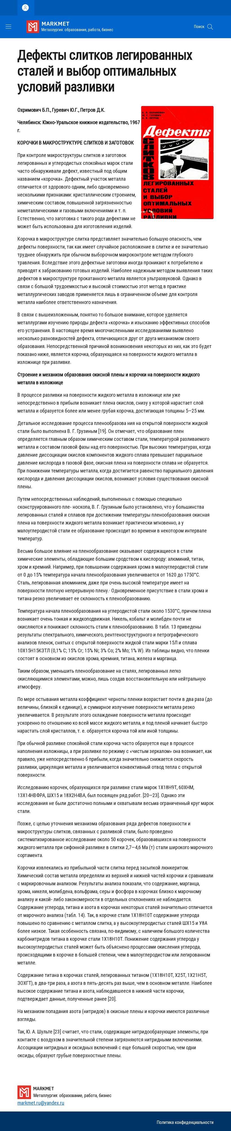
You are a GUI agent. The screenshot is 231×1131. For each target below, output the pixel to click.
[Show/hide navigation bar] (8, 26)
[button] (210, 26)
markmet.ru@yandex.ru (40, 1103)
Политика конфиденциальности (185, 1122)
